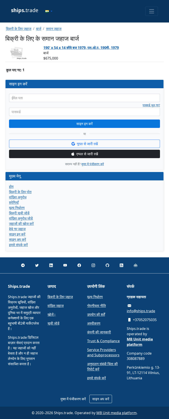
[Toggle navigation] (151, 11)
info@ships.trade (141, 311)
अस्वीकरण (93, 323)
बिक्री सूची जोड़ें (19, 213)
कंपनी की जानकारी (99, 332)
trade (24, 10)
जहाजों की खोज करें (21, 223)
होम (11, 186)
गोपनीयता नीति (96, 305)
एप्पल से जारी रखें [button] (87, 154)
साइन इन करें (84, 123)
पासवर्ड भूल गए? (151, 105)
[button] (49, 11)
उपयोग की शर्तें (96, 314)
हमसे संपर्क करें (18, 244)
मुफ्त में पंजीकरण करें (92, 164)
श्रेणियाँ (14, 202)
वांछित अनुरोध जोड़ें (21, 218)
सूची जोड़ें (53, 323)
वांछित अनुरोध (17, 197)
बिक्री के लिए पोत (20, 191)
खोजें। (52, 314)
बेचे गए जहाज (17, 228)
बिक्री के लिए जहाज (18, 28)
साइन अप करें (17, 239)
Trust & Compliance (103, 341)
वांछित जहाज (56, 305)
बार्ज (38, 28)
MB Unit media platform (116, 412)
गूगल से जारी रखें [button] (87, 143)
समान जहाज (53, 28)
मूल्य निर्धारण (17, 207)
